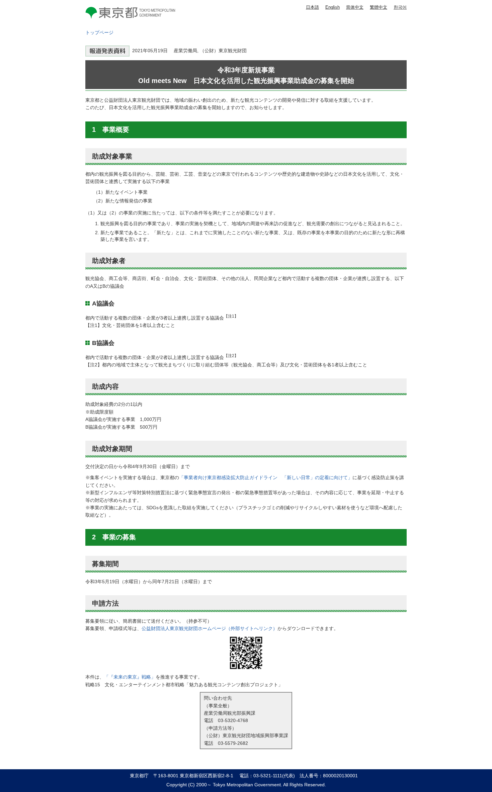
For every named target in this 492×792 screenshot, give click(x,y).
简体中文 (354, 7)
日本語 (312, 7)
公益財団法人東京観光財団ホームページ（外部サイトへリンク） (209, 628)
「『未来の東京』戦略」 (130, 677)
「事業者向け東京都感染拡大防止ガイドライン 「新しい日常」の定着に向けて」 (265, 477)
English (332, 7)
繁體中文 (378, 7)
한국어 (400, 7)
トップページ (99, 32)
